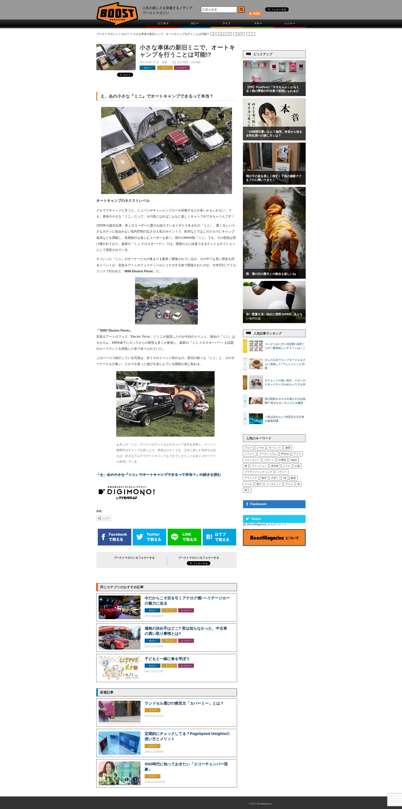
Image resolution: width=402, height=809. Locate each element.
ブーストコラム (268, 453)
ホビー (195, 23)
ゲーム (289, 484)
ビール (248, 484)
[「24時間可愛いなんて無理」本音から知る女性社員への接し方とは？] (274, 139)
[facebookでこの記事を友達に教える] (114, 544)
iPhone (285, 453)
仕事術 (282, 459)
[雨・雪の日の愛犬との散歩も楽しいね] (274, 277)
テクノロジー (252, 459)
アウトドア (251, 478)
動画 (293, 478)
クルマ (239, 34)
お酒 (297, 465)
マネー (258, 23)
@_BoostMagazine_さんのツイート (265, 524)
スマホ (260, 447)
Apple (293, 459)
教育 (264, 478)
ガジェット (274, 447)
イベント (250, 453)
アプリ (297, 453)
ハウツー (282, 472)
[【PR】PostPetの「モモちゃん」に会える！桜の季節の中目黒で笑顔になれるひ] (274, 94)
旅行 (259, 484)
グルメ (248, 447)
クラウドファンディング (258, 472)
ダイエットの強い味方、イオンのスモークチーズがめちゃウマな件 (285, 382)
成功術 (274, 465)
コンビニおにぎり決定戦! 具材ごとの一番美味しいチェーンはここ (285, 346)
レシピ (286, 465)
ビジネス (163, 23)
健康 (287, 447)
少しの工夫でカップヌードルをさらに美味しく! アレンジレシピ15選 (285, 364)
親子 (247, 490)
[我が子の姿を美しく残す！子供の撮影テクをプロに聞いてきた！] (274, 183)
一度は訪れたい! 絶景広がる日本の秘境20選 (284, 419)
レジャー (289, 23)
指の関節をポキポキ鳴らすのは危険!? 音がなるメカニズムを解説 (285, 401)
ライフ (226, 23)
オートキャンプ (221, 34)
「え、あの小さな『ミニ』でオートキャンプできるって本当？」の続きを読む (158, 475)
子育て (274, 478)
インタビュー (273, 484)
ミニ (250, 34)
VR (284, 478)
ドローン (269, 459)
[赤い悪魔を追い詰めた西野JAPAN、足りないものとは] (274, 321)
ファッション (259, 465)
